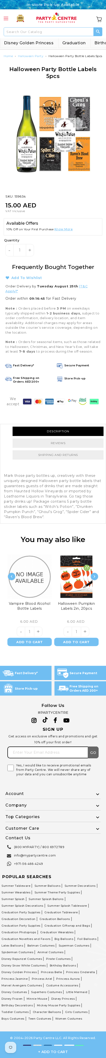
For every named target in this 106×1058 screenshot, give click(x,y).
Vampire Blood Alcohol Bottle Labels (30, 606)
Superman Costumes (74, 945)
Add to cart (29, 642)
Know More (63, 229)
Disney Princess (63, 998)
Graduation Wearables (56, 932)
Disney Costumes (14, 992)
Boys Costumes (12, 1018)
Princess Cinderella (80, 972)
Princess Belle (51, 972)
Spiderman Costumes (17, 952)
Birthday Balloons (63, 965)
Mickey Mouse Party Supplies (58, 1005)
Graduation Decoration (18, 919)
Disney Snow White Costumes (23, 965)
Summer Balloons (48, 885)
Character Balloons (47, 1012)
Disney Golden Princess (28, 43)
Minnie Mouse (37, 998)
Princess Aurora (68, 978)
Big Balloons (63, 939)
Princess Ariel (42, 978)
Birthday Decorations (17, 1005)
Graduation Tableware (61, 912)
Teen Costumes (39, 1018)
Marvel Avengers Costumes (21, 985)
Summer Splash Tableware (67, 905)
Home (8, 56)
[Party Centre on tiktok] (45, 720)
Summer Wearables (15, 892)
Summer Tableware (15, 885)
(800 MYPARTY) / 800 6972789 (39, 847)
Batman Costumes (41, 945)
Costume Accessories (62, 985)
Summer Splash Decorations (22, 905)
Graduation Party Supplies (20, 912)
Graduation (74, 43)
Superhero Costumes (46, 992)
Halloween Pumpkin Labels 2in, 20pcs (76, 606)
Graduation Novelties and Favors (26, 939)
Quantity (11, 240)
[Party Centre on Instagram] (34, 720)
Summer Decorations (80, 885)
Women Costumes (68, 1018)
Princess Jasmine (14, 978)
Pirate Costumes (58, 959)
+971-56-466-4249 (28, 864)
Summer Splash (13, 899)
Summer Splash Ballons (46, 899)
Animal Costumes (50, 952)
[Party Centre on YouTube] (67, 720)
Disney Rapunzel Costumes (21, 959)
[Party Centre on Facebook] (56, 720)
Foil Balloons (87, 939)
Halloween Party (31, 56)
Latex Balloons (12, 945)
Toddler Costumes (15, 1012)
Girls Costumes (76, 1012)
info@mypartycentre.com (35, 855)
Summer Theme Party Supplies (57, 892)
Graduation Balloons (54, 919)
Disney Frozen (12, 998)
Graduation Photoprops (18, 932)
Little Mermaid (77, 992)
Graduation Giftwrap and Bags (67, 925)
